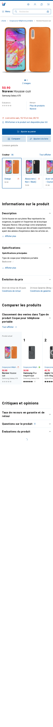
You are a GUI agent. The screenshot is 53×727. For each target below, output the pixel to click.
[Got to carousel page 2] (27, 80)
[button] (26, 118)
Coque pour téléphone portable (21, 21)
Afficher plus (10, 236)
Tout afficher (45, 155)
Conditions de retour (11, 291)
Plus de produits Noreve (37, 106)
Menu (7, 11)
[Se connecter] (35, 4)
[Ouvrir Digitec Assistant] (42, 4)
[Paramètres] (28, 4)
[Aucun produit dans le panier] (48, 4)
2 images (26, 83)
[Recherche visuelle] (48, 11)
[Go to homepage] (4, 4)
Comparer (15, 139)
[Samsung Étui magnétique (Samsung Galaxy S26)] (31, 358)
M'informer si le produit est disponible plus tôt (26, 122)
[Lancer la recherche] (16, 11)
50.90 (6, 88)
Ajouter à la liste (40, 139)
